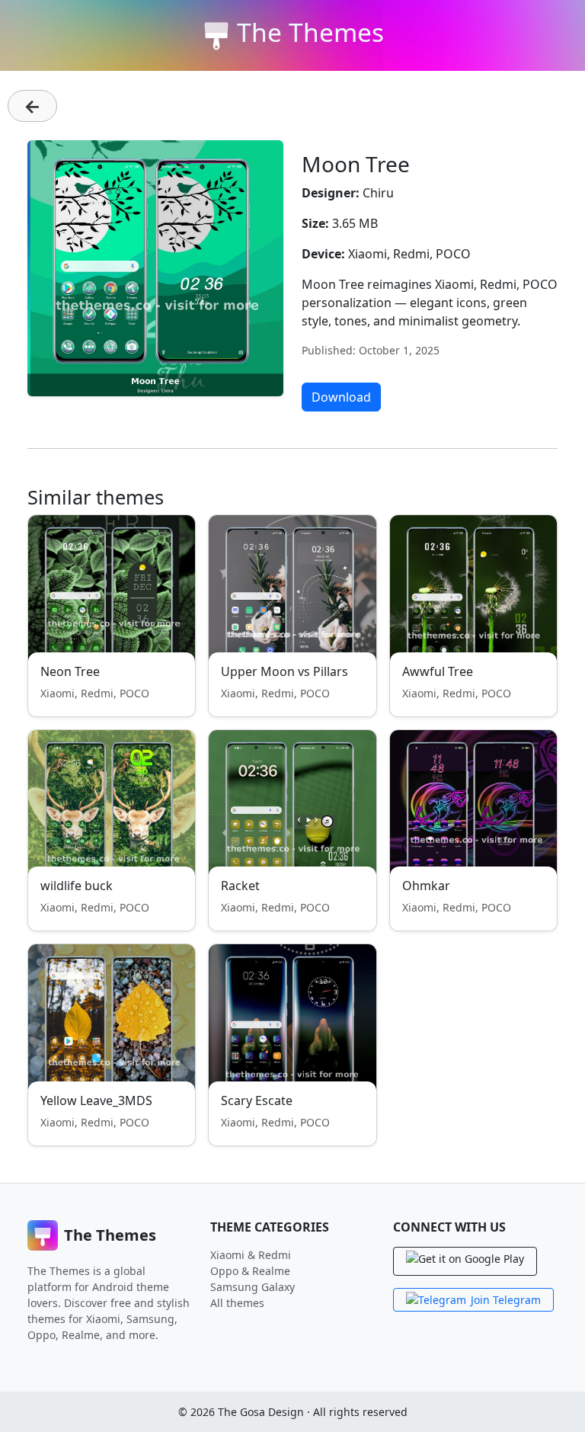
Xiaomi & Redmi (250, 1255)
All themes (237, 1303)
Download (341, 397)
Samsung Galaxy (252, 1287)
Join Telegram (506, 1300)
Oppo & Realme (250, 1271)
